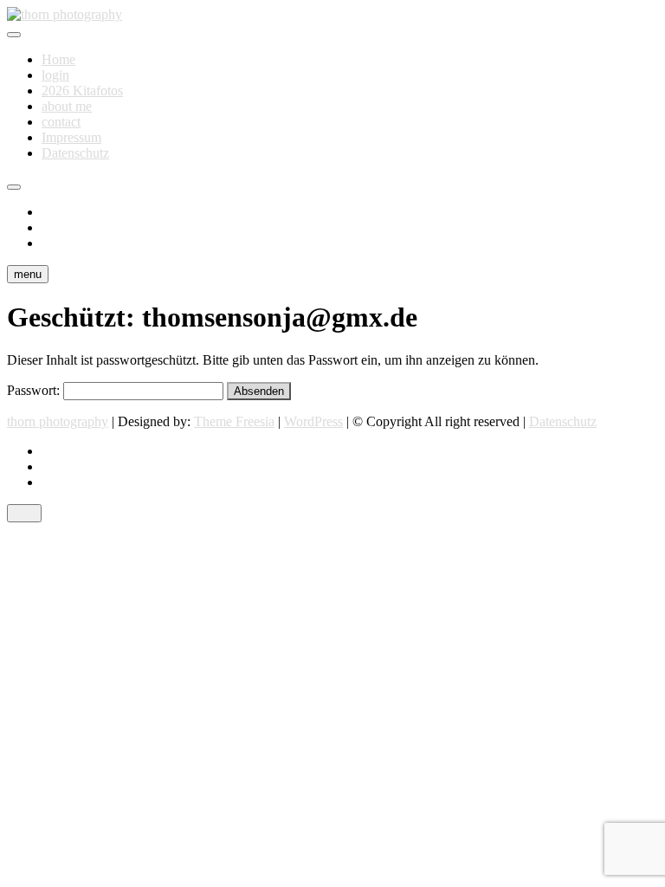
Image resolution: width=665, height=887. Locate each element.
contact (61, 121)
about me (67, 106)
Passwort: (35, 390)
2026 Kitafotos (82, 90)
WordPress (313, 421)
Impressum (71, 137)
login (55, 75)
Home (58, 59)
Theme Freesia (234, 421)
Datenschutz (75, 153)
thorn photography (57, 421)
